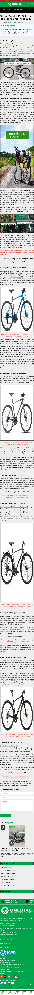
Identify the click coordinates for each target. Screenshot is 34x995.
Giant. (10, 620)
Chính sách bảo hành (6, 867)
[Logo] (15, 4)
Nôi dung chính (8, 25)
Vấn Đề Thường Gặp (6, 882)
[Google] (12, 983)
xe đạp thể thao (8, 49)
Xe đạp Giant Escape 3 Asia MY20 (13, 613)
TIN (6, 823)
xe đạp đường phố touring (22, 53)
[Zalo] (1, 983)
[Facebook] (5, 983)
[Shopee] (1, 976)
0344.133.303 (5, 963)
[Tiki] (9, 976)
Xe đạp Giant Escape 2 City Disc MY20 (15, 503)
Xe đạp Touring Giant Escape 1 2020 (14, 268)
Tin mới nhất (6, 891)
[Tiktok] (16, 976)
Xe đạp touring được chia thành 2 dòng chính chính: (17, 29)
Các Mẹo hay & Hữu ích (7, 879)
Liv (9, 750)
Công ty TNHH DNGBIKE (13, 207)
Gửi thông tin (5, 815)
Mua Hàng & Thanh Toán (7, 885)
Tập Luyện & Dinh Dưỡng (8, 873)
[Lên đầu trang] (30, 980)
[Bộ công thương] (8, 952)
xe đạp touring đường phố (20, 101)
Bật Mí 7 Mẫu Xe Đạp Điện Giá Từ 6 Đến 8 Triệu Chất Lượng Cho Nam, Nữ (16, 850)
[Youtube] (9, 983)
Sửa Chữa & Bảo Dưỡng (7, 876)
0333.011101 (4, 969)
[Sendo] (12, 976)
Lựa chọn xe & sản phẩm (8, 870)
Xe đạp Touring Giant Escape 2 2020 (14, 373)
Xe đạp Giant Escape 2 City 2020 (13, 475)
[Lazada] (5, 976)
